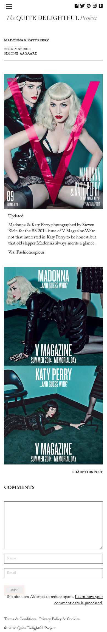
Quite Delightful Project (53, 18)
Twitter (82, 5)
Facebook (76, 5)
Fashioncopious (30, 253)
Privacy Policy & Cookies (59, 619)
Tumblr (100, 5)
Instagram (94, 5)
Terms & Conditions (20, 619)
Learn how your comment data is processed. (78, 600)
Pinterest (88, 5)
